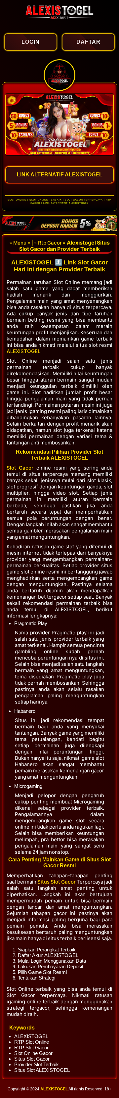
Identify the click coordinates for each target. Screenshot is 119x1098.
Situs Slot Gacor (57, 882)
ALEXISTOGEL (23, 351)
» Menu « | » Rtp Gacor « (38, 243)
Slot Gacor (21, 468)
